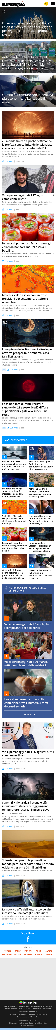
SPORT (18, 951)
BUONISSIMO (23, 1011)
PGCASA (49, 1006)
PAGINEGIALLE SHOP (37, 1006)
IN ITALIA (28, 954)
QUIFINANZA (46, 1008)
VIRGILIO (13, 1006)
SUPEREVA (33, 1011)
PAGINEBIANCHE (11, 1008)
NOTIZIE (7, 951)
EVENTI (49, 954)
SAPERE (49, 951)
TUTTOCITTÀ (22, 1008)
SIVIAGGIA (37, 1008)
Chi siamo (12, 1014)
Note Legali (23, 1014)
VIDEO (38, 951)
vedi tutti (28, 714)
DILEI (30, 1008)
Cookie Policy (42, 1014)
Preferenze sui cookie (25, 1017)
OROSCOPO (7, 954)
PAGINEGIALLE (23, 1006)
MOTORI (28, 951)
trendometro (19, 440)
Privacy (32, 1014)
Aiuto (37, 1017)
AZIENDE (38, 954)
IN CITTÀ (17, 954)
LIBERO (6, 1006)
